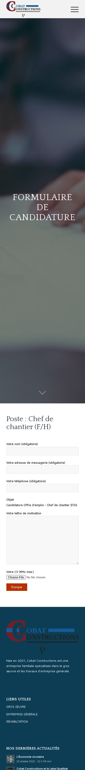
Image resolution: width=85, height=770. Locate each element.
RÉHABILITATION (17, 721)
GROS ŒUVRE (16, 706)
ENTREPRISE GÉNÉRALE (22, 714)
